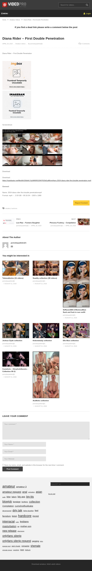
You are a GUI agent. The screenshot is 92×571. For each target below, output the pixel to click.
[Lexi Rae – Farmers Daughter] (23, 222)
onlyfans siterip (11, 535)
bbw (9, 497)
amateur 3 (21, 486)
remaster (25, 546)
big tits (30, 496)
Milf (18, 526)
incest (36, 516)
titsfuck (27, 550)
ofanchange (20, 531)
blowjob (7, 501)
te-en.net (51, 494)
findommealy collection (42, 340)
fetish (14, 516)
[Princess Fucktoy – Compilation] (69, 222)
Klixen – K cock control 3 (70, 484)
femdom (6, 516)
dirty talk (17, 510)
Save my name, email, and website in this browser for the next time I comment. (34, 465)
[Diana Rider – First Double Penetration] (15, 268)
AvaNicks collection (41, 401)
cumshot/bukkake (24, 506)
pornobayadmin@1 (18, 243)
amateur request (11, 491)
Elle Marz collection (71, 340)
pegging (35, 541)
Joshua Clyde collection (12, 340)
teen (22, 550)
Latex (17, 522)
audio (4, 497)
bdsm (14, 497)
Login (88, 13)
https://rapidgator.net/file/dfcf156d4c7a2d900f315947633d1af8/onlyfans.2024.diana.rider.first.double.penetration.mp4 (46, 180)
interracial (8, 521)
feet (36, 510)
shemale (35, 545)
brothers (25, 502)
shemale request (7, 550)
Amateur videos (20, 44)
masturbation (9, 526)
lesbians (24, 521)
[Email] (12, 246)
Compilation (8, 506)
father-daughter (28, 511)
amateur (8, 208)
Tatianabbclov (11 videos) (12, 278)
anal (24, 491)
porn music (16, 546)
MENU (5, 13)
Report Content (81, 203)
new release (9, 530)
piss (41, 541)
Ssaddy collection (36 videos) (45, 278)
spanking (16, 550)
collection (34, 501)
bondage (16, 502)
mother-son (25, 526)
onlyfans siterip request (16, 540)
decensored (6, 511)
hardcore (14, 208)
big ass (21, 496)
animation (31, 492)
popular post (6, 546)
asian (39, 491)
